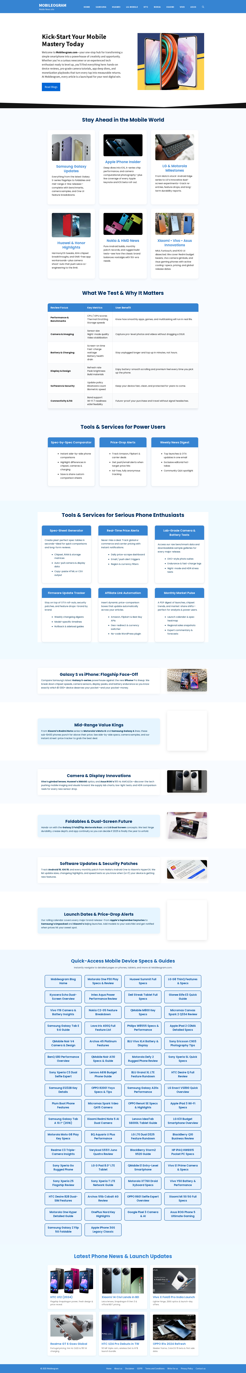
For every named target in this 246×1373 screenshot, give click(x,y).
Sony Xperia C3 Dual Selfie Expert (63, 1074)
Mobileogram (52, 5)
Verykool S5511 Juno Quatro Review (103, 1152)
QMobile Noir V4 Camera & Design (63, 1043)
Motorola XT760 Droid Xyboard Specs (143, 1183)
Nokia (157, 7)
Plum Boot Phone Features (63, 1106)
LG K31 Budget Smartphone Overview (183, 1121)
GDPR (139, 1368)
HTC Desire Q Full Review (182, 1074)
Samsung (101, 7)
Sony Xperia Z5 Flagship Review (63, 1183)
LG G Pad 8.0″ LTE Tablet (103, 1168)
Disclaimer (129, 1368)
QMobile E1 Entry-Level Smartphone (143, 1168)
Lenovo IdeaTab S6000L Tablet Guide (143, 1121)
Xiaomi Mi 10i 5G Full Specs (183, 1199)
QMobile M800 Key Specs (142, 1012)
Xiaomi (170, 7)
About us (118, 1368)
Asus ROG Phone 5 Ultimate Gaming (182, 1214)
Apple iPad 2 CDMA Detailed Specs (183, 1028)
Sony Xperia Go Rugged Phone (63, 1168)
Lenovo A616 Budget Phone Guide (103, 1074)
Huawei (116, 7)
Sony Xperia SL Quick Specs (182, 1059)
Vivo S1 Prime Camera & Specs (183, 1168)
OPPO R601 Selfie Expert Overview (143, 1199)
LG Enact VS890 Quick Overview (183, 1090)
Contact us (201, 1368)
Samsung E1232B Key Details (63, 1090)
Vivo (182, 7)
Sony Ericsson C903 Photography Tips (182, 1043)
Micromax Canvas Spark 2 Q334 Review (183, 1012)
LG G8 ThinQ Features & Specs (182, 981)
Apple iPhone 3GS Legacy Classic (103, 1230)
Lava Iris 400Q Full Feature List (103, 1028)
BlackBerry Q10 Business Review (183, 1137)
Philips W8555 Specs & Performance (143, 1028)
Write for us (172, 1368)
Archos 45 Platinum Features (103, 1043)
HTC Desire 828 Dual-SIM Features (63, 1199)
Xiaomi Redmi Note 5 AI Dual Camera (103, 1121)
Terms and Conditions (155, 1368)
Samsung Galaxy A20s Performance (142, 1090)
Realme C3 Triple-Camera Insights (63, 1152)
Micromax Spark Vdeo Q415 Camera (103, 1106)
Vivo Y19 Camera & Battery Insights (63, 1012)
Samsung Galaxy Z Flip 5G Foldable (63, 1230)
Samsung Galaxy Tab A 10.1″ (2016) (63, 1121)
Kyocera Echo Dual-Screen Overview (63, 997)
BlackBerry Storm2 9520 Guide (143, 1152)
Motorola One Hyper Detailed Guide (63, 1214)
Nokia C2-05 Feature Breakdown (103, 1012)
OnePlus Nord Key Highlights (103, 1214)
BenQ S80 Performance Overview (63, 1059)
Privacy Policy (187, 1368)
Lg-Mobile (132, 7)
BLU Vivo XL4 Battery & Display (142, 1043)
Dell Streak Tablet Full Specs (143, 997)
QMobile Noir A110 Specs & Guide (103, 1059)
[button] (203, 7)
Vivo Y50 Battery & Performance (183, 1183)
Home (87, 7)
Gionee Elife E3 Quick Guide (183, 997)
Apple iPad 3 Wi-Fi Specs (182, 1106)
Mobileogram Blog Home (63, 981)
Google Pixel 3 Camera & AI (143, 1214)
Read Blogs (51, 87)
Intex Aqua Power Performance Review (103, 997)
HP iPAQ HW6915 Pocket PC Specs (182, 1152)
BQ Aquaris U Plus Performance (103, 1137)
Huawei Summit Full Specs (143, 981)
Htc (146, 7)
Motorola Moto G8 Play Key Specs (63, 1137)
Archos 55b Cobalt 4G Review (103, 1199)
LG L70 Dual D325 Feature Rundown (143, 1137)
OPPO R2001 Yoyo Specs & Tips (103, 1090)
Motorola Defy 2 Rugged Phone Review (143, 1059)
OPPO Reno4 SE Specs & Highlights (143, 1106)
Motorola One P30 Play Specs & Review (103, 981)
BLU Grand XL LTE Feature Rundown (143, 1074)
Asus (193, 7)
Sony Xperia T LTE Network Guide (103, 1183)
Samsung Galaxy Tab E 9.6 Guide (63, 1028)
